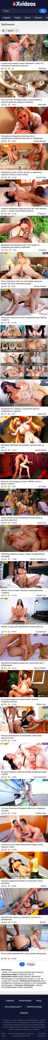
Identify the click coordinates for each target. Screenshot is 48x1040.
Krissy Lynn (41, 595)
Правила (24, 1013)
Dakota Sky (41, 177)
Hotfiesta (42, 68)
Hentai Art (42, 414)
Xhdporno (42, 214)
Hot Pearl (42, 486)
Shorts (27, 18)
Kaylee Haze (41, 813)
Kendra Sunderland (38, 559)
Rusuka (43, 922)
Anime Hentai (40, 450)
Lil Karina (42, 250)
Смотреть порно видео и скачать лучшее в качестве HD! (21, 1035)
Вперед (31, 964)
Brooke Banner (40, 141)
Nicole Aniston (40, 286)
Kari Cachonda (40, 777)
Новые (17, 18)
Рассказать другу (13, 1007)
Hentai (43, 886)
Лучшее (38, 18)
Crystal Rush (41, 632)
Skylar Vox (41, 523)
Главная (6, 18)
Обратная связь (34, 1007)
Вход (38, 1001)
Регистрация (25, 1001)
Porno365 (42, 105)
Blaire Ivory (41, 704)
